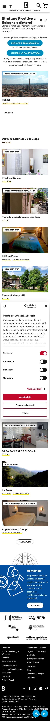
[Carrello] (45, 5)
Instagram (24, 688)
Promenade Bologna (35, 673)
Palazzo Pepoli (8, 680)
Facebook (29, 688)
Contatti (5, 657)
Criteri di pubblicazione (10, 701)
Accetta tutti (25, 397)
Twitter (35, 688)
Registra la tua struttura (25, 53)
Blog (29, 670)
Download (31, 666)
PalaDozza (6, 672)
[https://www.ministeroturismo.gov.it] (13, 620)
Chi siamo (6, 647)
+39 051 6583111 (15, 714)
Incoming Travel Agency (12, 669)
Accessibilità (30, 696)
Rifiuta (25, 413)
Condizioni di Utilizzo (10, 699)
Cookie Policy (19, 696)
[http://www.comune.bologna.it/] (13, 640)
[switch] (43, 362)
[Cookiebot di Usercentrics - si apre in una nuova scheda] (26, 306)
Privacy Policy (7, 696)
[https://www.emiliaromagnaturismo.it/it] (36, 640)
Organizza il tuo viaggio (37, 651)
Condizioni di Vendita (27, 699)
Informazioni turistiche (36, 647)
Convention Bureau (10, 665)
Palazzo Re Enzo (9, 661)
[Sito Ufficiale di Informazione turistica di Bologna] (26, 5)
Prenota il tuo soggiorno (25, 43)
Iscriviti (35, 605)
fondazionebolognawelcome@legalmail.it (21, 717)
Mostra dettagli (34, 389)
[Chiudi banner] (46, 306)
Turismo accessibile (35, 658)
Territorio (31, 655)
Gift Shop (31, 677)
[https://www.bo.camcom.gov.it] (36, 630)
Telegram (46, 688)
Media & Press (33, 662)
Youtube (40, 688)
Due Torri (6, 676)
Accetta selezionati (25, 405)
